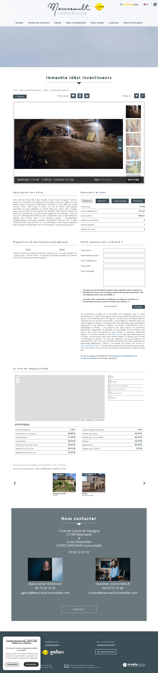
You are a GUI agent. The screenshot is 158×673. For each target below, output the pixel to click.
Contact (79, 609)
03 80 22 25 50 (79, 552)
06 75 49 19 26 (45, 588)
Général (87, 200)
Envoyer (138, 306)
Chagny (45, 90)
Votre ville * (86, 265)
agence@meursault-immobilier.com (45, 593)
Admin (51, 667)
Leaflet (82, 420)
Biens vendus (97, 23)
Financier (138, 200)
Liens (46, 667)
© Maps (89, 420)
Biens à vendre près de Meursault (30, 90)
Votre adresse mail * (90, 255)
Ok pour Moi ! (31, 664)
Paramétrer (12, 664)
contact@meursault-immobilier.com (113, 593)
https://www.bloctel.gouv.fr (91, 346)
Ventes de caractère (38, 23)
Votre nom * (86, 250)
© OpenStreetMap (99, 420)
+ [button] (18, 378)
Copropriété (120, 200)
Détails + (102, 200)
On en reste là (30, 639)
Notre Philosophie (133, 23)
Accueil (19, 23)
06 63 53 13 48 (113, 588)
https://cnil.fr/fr (117, 334)
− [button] (18, 381)
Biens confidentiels (76, 23)
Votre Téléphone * (89, 260)
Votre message (87, 271)
